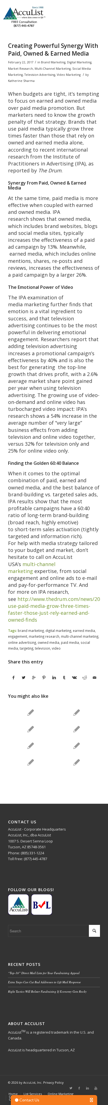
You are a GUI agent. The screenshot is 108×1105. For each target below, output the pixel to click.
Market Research (20, 69)
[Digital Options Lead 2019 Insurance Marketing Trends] (76, 712)
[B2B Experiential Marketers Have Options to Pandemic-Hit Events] (76, 729)
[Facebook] (79, 1088)
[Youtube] (96, 1088)
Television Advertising (39, 75)
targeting (26, 648)
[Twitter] (71, 1088)
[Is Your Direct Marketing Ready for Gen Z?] (76, 762)
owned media (48, 642)
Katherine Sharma (21, 81)
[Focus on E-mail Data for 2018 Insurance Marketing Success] (30, 762)
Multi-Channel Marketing (53, 69)
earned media (84, 630)
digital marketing (58, 630)
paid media (70, 642)
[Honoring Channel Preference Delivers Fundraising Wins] (30, 745)
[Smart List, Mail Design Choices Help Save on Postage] (30, 712)
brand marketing (31, 630)
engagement (17, 636)
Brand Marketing (53, 62)
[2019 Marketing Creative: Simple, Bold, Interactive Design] (30, 729)
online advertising (22, 642)
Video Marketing (69, 75)
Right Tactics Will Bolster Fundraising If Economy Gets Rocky (47, 991)
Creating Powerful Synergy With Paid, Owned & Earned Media (53, 49)
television (42, 648)
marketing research (44, 636)
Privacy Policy (53, 1082)
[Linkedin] (87, 1088)
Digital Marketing (79, 62)
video (56, 648)
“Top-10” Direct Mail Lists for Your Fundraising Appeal (43, 973)
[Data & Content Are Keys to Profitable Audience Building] (76, 745)
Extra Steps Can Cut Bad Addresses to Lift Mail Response (44, 982)
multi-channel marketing (31, 567)
